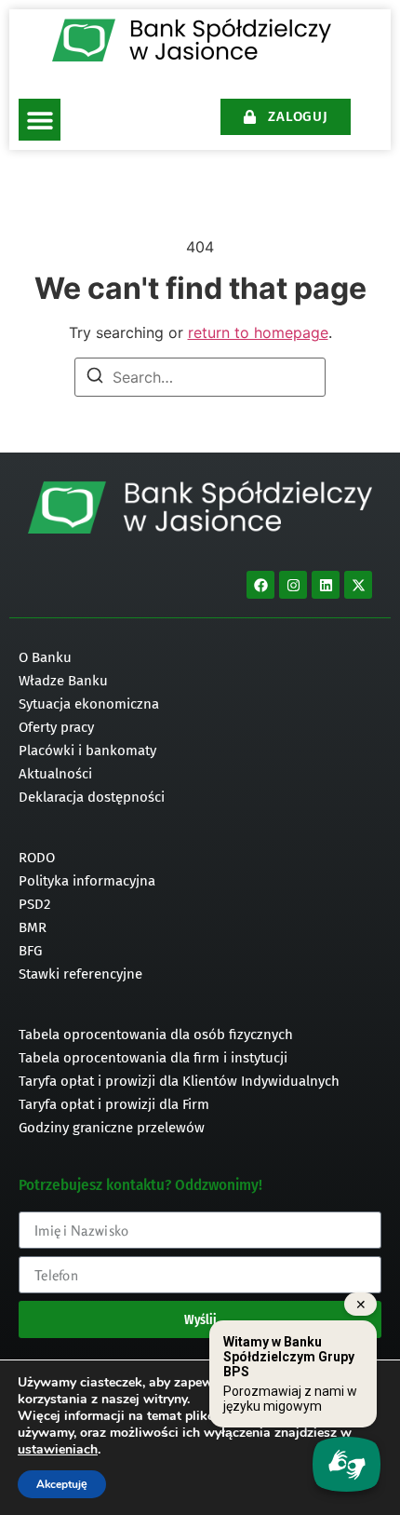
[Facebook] (260, 585)
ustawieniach (58, 1449)
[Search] (95, 378)
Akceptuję (61, 1484)
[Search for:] (200, 377)
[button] (39, 120)
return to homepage (258, 332)
